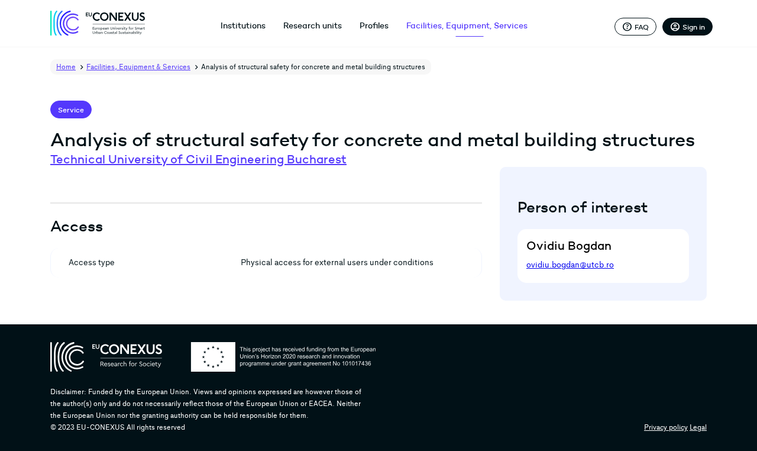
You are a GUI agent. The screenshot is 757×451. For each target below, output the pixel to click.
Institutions (243, 25)
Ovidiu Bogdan (569, 246)
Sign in (687, 26)
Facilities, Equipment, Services (467, 25)
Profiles (374, 25)
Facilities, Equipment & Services (138, 66)
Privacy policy (666, 427)
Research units (312, 25)
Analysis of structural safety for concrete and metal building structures (313, 66)
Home (66, 66)
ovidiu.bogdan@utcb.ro (570, 265)
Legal (698, 427)
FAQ (635, 26)
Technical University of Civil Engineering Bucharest (198, 159)
